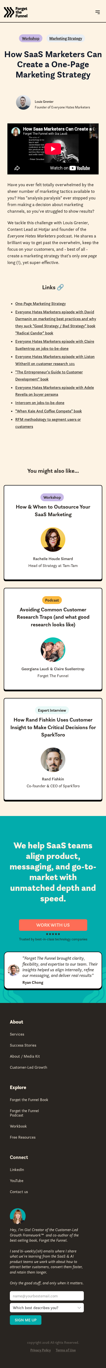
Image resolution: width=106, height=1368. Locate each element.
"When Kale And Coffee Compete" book (48, 410)
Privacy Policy (40, 1350)
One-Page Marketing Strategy (40, 303)
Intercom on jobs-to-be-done (39, 402)
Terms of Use (66, 1350)
